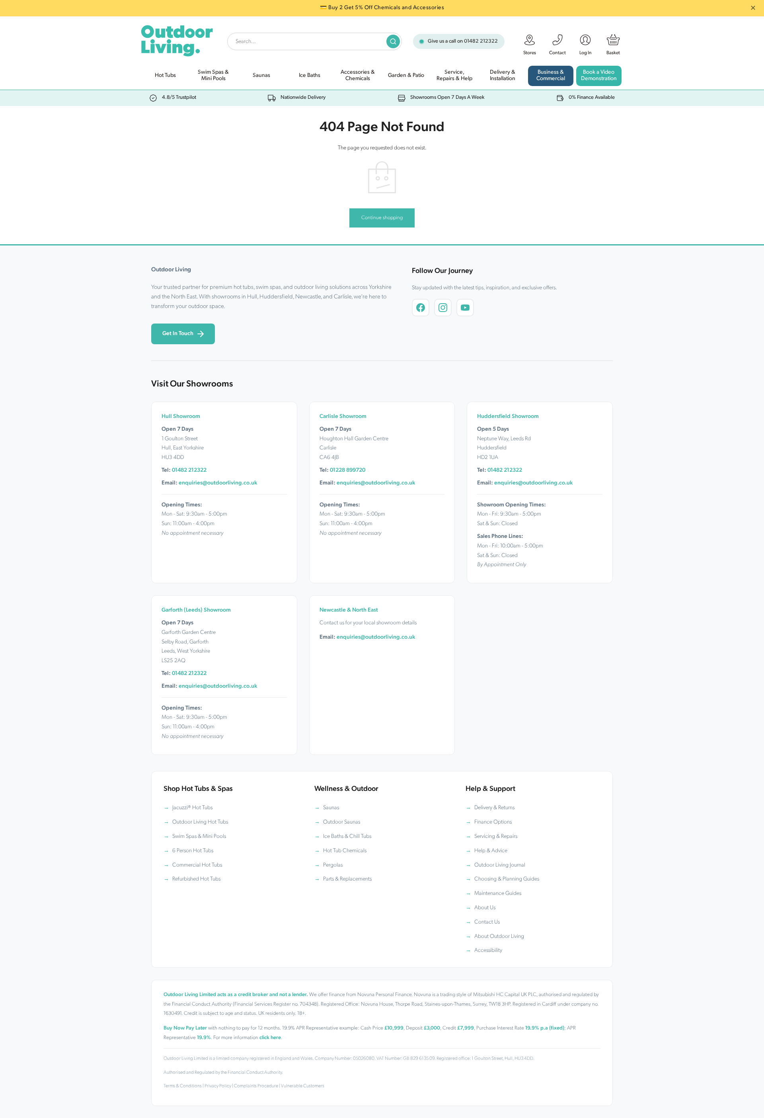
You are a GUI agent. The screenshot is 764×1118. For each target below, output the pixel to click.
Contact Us (487, 922)
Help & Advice (490, 851)
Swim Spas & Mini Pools (199, 836)
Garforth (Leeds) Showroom (196, 610)
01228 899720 (347, 470)
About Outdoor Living (499, 937)
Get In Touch (177, 334)
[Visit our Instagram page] (443, 307)
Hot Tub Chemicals (344, 851)
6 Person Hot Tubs (192, 851)
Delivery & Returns (494, 808)
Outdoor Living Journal (499, 865)
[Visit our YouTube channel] (465, 307)
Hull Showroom (181, 417)
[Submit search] (393, 41)
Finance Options (493, 822)
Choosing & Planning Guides (506, 879)
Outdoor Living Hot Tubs (200, 822)
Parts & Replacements (347, 879)
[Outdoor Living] (176, 39)
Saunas (331, 808)
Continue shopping (382, 217)
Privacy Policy (218, 1086)
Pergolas (333, 865)
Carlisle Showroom (343, 417)
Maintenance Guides (497, 893)
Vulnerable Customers (302, 1086)
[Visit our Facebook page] (420, 307)
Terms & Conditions (183, 1086)
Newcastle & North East (349, 610)
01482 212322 (481, 41)
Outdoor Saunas (341, 822)
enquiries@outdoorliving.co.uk (218, 483)
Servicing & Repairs (495, 836)
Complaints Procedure (256, 1086)
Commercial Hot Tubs (197, 865)
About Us (484, 908)
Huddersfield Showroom (508, 417)
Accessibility (488, 950)
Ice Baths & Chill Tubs (347, 836)
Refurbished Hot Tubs (196, 879)
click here (270, 1037)
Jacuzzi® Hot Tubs (192, 808)
